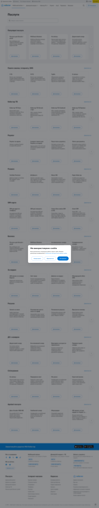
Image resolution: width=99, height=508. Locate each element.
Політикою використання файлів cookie (56, 253)
